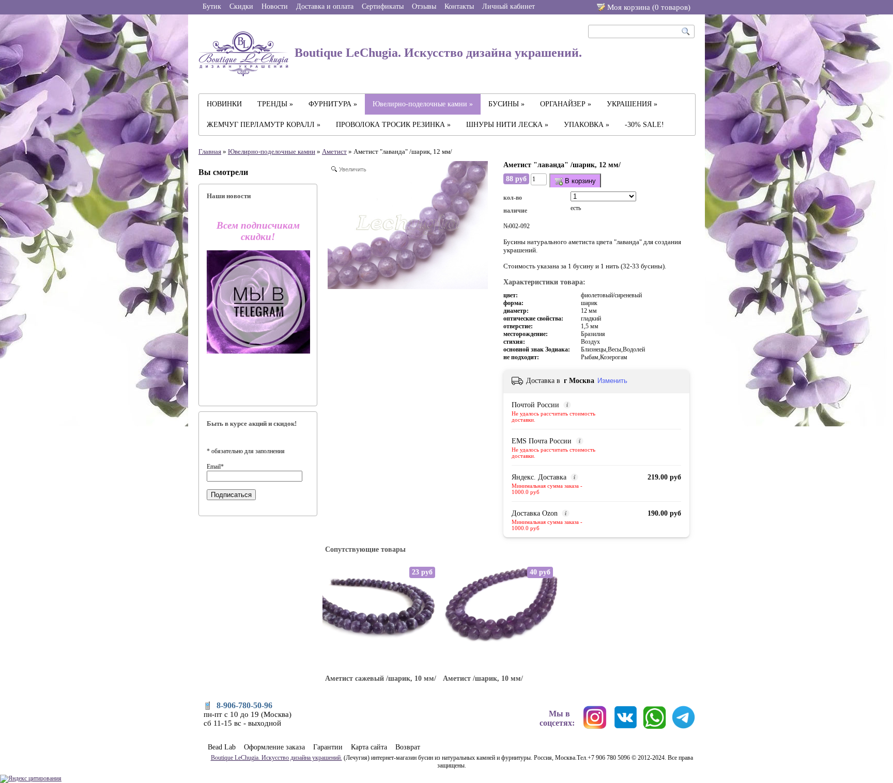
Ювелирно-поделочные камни (271, 151)
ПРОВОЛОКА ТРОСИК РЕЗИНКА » (393, 125)
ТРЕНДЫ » (275, 104)
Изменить (612, 381)
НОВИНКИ (224, 104)
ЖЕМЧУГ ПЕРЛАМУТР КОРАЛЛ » (263, 125)
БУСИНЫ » (506, 104)
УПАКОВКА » (586, 125)
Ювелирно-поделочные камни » (423, 104)
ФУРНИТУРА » (333, 104)
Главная (209, 151)
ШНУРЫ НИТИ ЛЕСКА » (507, 125)
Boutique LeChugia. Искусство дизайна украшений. (436, 52)
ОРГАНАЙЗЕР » (565, 104)
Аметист (334, 151)
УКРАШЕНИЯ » (632, 104)
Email (215, 466)
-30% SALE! (644, 125)
